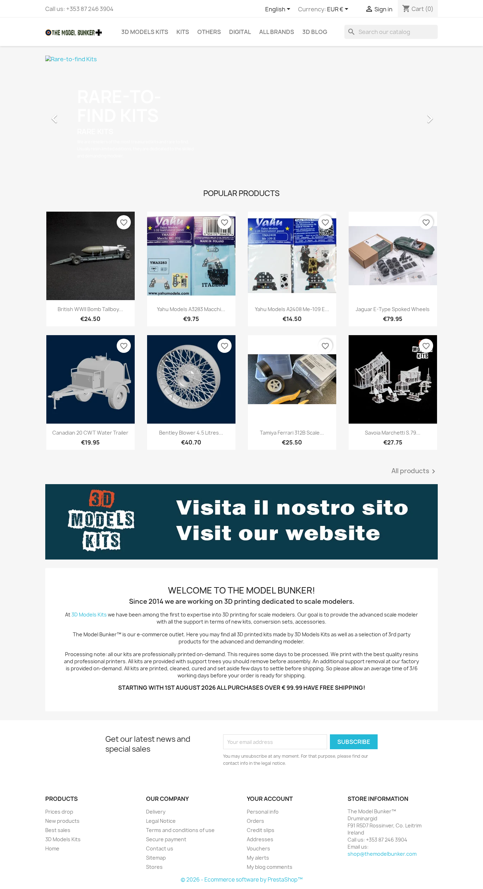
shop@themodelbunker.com (382, 853)
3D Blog (314, 32)
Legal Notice (161, 821)
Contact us (159, 848)
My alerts (258, 857)
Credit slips (260, 830)
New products (62, 821)
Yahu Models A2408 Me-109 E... (292, 309)
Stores (154, 867)
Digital (240, 32)
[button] (74, 115)
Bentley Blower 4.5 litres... (191, 432)
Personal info (263, 811)
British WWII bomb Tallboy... (90, 309)
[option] (241, 115)
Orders (255, 821)
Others (209, 32)
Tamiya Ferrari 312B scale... (292, 432)
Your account (270, 799)
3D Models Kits (144, 32)
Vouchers (258, 848)
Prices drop (59, 811)
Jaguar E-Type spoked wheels (393, 309)
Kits (182, 32)
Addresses (260, 839)
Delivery (155, 811)
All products (414, 471)
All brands (276, 32)
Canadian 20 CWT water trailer (90, 432)
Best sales (57, 830)
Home (52, 848)
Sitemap (156, 857)
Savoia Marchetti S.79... (392, 432)
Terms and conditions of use (180, 830)
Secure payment (166, 839)
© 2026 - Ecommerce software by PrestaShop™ (242, 879)
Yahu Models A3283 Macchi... (191, 309)
